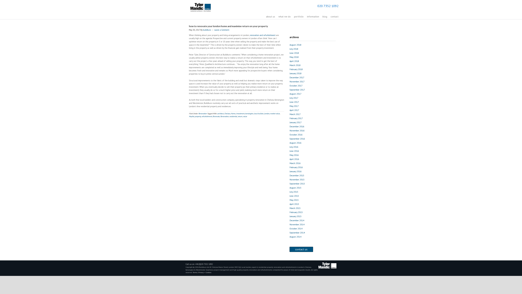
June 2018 (294, 53)
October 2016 (296, 134)
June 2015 (294, 196)
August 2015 (295, 187)
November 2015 (297, 179)
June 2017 (294, 102)
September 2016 (297, 138)
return (240, 116)
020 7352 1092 (327, 6)
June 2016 (294, 151)
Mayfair (191, 116)
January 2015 (296, 216)
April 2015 (294, 204)
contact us (301, 249)
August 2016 (295, 142)
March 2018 (295, 65)
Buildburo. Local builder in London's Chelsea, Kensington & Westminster (205, 8)
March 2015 (295, 208)
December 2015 (297, 175)
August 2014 (295, 236)
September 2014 (297, 232)
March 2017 (295, 114)
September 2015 (297, 183)
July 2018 (294, 49)
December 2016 (297, 126)
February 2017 (296, 118)
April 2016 (294, 159)
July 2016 (294, 147)
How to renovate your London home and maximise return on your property (228, 26)
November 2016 (297, 130)
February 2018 (296, 69)
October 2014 (296, 228)
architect (220, 113)
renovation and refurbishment (263, 35)
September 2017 (297, 89)
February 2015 (296, 212)
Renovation (202, 113)
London (266, 113)
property (198, 116)
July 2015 (294, 191)
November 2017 (297, 81)
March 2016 (295, 163)
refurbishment (207, 116)
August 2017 (295, 93)
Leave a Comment (221, 30)
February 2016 (296, 167)
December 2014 (297, 220)
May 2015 (294, 200)
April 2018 (294, 61)
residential (233, 116)
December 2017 (297, 77)
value (245, 116)
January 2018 (296, 73)
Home (233, 113)
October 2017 (296, 85)
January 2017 (296, 122)
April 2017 (294, 110)
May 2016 (294, 155)
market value (275, 113)
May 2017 (294, 106)
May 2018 (294, 57)
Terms (195, 272)
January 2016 (296, 171)
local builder (258, 113)
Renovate (216, 116)
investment (240, 113)
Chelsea (227, 113)
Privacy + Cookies (204, 272)
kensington (249, 113)
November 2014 (297, 224)
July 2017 (294, 98)
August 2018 (295, 44)
